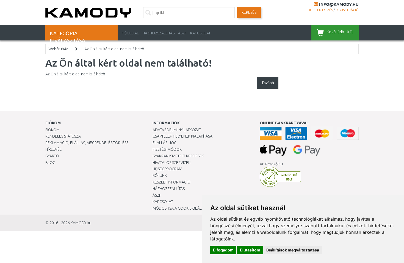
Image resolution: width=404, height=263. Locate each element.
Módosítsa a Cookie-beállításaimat (187, 208)
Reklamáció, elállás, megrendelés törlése (87, 143)
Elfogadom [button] (223, 250)
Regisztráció (347, 10)
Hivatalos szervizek (171, 162)
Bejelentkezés (320, 10)
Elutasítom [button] (250, 250)
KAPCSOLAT (200, 33)
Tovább (267, 83)
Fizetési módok (167, 149)
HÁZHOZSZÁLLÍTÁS (158, 33)
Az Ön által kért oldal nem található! (114, 49)
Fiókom (52, 130)
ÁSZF (182, 33)
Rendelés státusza (63, 136)
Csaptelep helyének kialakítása (182, 136)
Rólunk (160, 175)
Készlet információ (171, 182)
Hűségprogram (167, 169)
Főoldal (130, 33)
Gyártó (52, 156)
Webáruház (58, 49)
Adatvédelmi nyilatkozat (177, 130)
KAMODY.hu (81, 223)
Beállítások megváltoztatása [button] (292, 250)
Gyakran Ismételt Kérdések (178, 156)
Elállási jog (164, 143)
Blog (50, 162)
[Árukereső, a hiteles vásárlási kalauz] (280, 176)
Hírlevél (53, 149)
